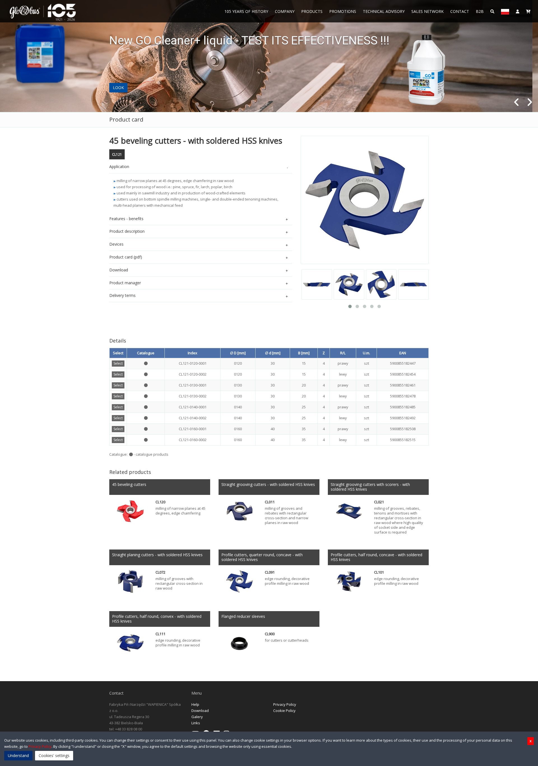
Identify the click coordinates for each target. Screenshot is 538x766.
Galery (197, 716)
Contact (459, 11)
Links (195, 722)
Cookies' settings (54, 755)
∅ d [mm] (272, 352)
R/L (342, 352)
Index (192, 352)
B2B (480, 11)
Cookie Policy (284, 710)
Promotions (342, 11)
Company (284, 11)
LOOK (118, 87)
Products (312, 11)
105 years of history (246, 11)
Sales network (427, 11)
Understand (18, 755)
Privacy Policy (284, 704)
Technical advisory (384, 11)
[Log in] (518, 11)
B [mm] (304, 352)
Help (195, 704)
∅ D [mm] (238, 352)
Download (200, 710)
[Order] (528, 11)
